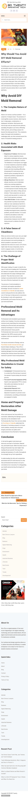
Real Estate (5, 565)
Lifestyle (4, 562)
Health (4, 555)
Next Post (20, 500)
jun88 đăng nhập (15, 603)
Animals (4, 531)
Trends (4, 572)
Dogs (3, 548)
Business (4, 541)
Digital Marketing (7, 545)
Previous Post (9, 492)
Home (3, 663)
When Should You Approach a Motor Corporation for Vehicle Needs (11, 497)
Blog (4, 49)
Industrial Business (7, 558)
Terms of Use (5, 680)
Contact (3, 673)
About (3, 666)
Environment (5, 551)
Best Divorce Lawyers (8, 534)
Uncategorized (6, 575)
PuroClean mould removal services (11, 344)
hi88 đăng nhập (9, 605)
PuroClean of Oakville (9, 423)
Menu (3, 16)
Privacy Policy (5, 676)
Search (3, 517)
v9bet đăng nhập (5, 603)
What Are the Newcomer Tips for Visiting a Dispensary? (14, 504)
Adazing (7, 795)
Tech (3, 568)
